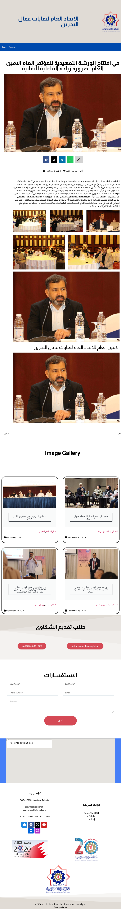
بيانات (108, 531)
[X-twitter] (37, 825)
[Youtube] (44, 825)
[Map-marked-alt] (24, 825)
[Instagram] (37, 830)
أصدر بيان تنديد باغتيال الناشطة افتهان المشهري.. (91, 517)
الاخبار (68, 171)
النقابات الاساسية (91, 813)
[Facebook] (31, 825)
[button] (117, 47)
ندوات (47, 604)
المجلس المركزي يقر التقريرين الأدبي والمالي (30, 517)
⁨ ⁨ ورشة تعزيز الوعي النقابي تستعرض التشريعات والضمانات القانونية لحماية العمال (91, 589)
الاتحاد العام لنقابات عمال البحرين (48, 21)
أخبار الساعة (77, 171)
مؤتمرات (101, 531)
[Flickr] (31, 830)
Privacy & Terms (60, 907)
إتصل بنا (91, 819)
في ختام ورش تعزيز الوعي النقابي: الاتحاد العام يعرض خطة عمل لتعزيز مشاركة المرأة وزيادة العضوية (30, 589)
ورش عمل (39, 604)
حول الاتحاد (91, 816)
